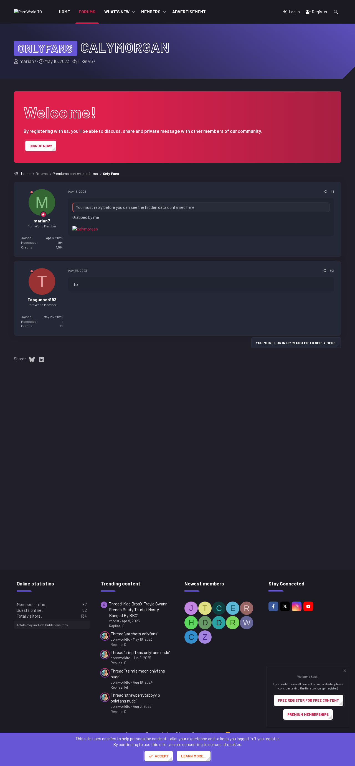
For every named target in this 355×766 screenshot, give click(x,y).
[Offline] (32, 193)
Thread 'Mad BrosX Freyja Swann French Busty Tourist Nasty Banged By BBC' (138, 609)
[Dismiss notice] (344, 671)
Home (64, 11)
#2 (332, 270)
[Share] (325, 191)
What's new (117, 11)
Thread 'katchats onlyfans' (134, 633)
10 (61, 326)
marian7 (27, 61)
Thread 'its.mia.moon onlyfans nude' (138, 673)
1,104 (59, 247)
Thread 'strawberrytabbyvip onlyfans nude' (135, 698)
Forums (87, 11)
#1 (332, 191)
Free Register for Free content (308, 700)
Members (151, 11)
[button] (133, 12)
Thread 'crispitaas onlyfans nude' (140, 652)
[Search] (335, 12)
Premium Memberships (308, 714)
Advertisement (189, 11)
